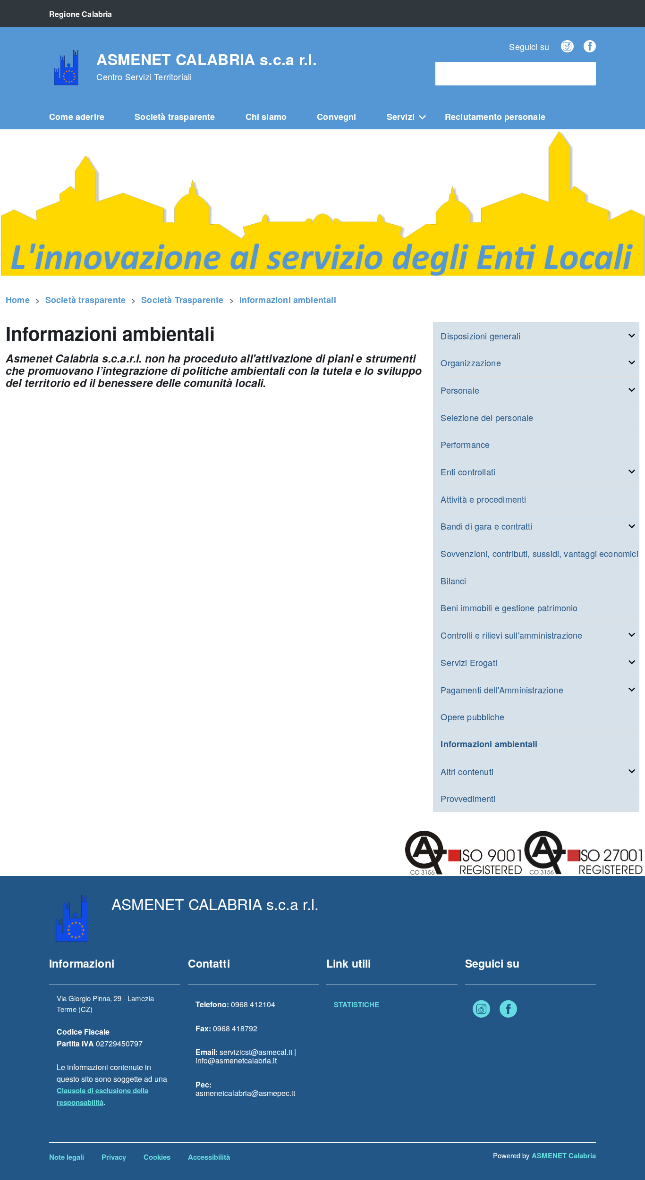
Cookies (157, 1157)
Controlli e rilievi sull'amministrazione (511, 635)
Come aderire (76, 116)
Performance (465, 444)
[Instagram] (567, 46)
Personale (460, 390)
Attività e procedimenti (483, 499)
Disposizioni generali (480, 335)
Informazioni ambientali (287, 300)
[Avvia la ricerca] (584, 73)
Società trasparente (175, 116)
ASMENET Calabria (564, 1155)
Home (18, 300)
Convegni (336, 116)
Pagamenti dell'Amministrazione (502, 689)
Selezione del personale (487, 417)
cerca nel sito (463, 74)
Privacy (114, 1157)
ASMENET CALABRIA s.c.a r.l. (206, 66)
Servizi (401, 116)
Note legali (66, 1157)
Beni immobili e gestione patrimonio (509, 607)
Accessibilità (209, 1157)
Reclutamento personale (495, 116)
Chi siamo (266, 116)
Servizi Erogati (469, 662)
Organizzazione (471, 362)
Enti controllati (468, 471)
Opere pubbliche (472, 716)
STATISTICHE (356, 1004)
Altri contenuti (467, 771)
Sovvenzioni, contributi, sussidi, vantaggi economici (539, 553)
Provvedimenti (468, 798)
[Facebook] (590, 46)
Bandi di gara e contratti (487, 526)
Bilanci (453, 580)
